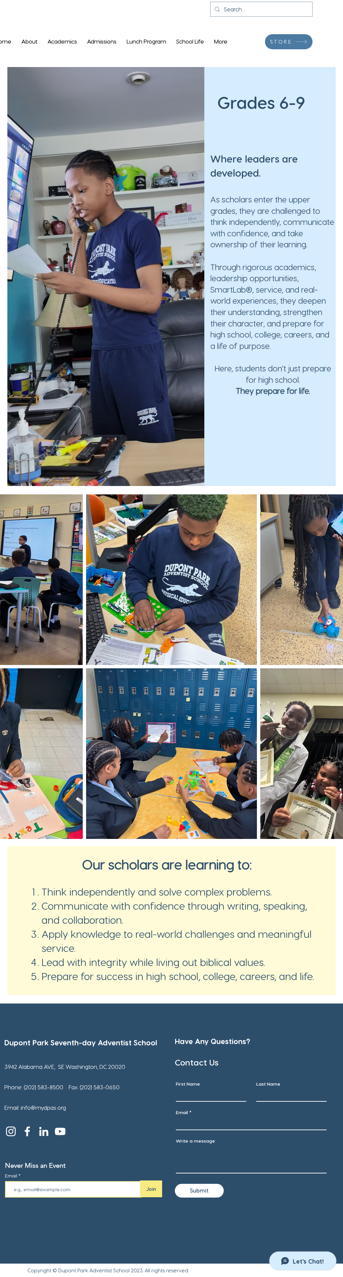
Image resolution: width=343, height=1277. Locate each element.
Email (11, 1175)
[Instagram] (10, 1131)
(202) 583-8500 (44, 1087)
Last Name (268, 1084)
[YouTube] (60, 1131)
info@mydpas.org (43, 1107)
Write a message (195, 1141)
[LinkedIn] (43, 1131)
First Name (188, 1084)
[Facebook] (27, 1131)
